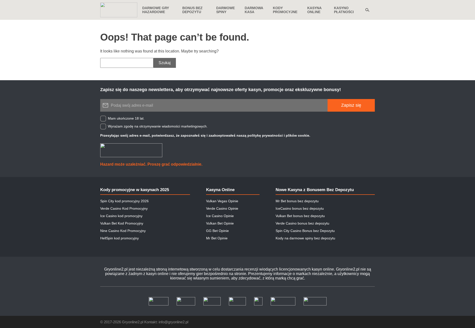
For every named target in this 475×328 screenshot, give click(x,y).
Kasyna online (314, 10)
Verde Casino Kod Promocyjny (124, 208)
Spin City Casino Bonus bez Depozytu (305, 231)
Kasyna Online (220, 189)
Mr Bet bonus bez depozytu (297, 201)
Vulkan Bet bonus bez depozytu (300, 216)
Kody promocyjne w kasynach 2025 (134, 189)
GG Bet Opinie (217, 231)
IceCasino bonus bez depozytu (300, 208)
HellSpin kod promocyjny (119, 238)
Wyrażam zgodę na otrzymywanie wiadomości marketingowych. (158, 126)
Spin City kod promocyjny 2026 (124, 201)
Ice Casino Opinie (220, 216)
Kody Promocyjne (285, 10)
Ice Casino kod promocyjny (121, 216)
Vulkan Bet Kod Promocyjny (121, 223)
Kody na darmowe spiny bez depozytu (305, 238)
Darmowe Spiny (225, 10)
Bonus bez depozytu (192, 10)
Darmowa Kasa (254, 10)
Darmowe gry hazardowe (155, 10)
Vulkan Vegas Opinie (222, 201)
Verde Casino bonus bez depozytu (302, 223)
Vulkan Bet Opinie (220, 223)
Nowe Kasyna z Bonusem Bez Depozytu (315, 189)
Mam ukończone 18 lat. (126, 118)
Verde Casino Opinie (222, 208)
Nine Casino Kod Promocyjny (123, 231)
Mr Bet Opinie (217, 238)
